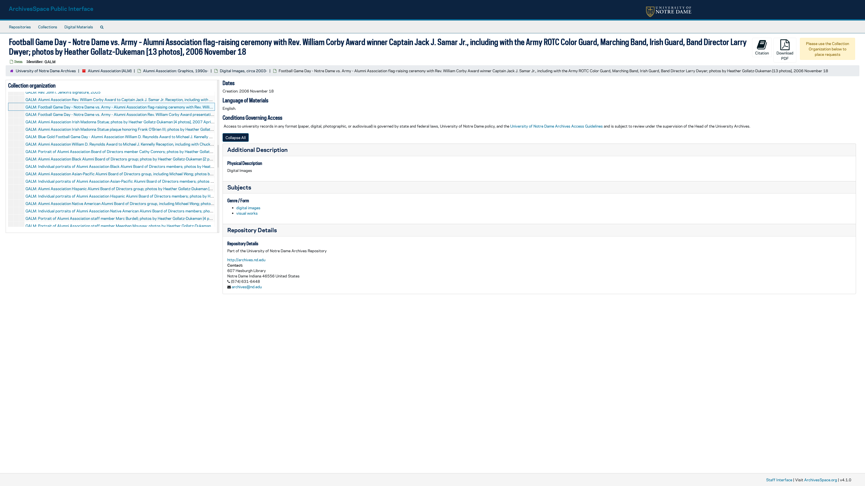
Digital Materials (78, 26)
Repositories (20, 26)
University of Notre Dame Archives (46, 70)
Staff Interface (779, 479)
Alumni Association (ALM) (110, 70)
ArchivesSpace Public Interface (51, 8)
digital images (248, 207)
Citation (762, 52)
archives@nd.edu (247, 286)
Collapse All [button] (235, 137)
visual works (247, 213)
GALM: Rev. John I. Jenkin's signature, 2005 (62, 92)
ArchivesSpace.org (820, 479)
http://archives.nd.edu (246, 259)
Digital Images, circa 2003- (243, 70)
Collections (47, 26)
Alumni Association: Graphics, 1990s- (175, 70)
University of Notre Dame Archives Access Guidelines (557, 126)
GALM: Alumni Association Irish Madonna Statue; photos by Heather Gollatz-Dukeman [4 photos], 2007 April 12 (121, 121)
